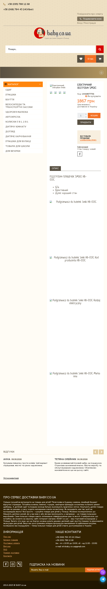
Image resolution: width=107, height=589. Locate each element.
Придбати (85, 122)
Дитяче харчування (18, 136)
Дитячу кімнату (15, 126)
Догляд (10, 131)
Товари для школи (17, 146)
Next (101, 451)
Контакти (7, 556)
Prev (95, 451)
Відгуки (6, 546)
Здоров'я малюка (16, 112)
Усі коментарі (11, 478)
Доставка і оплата (11, 543)
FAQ (5, 550)
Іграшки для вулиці (18, 141)
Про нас (7, 537)
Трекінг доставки (11, 553)
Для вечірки (12, 151)
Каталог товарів (10, 540)
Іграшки (10, 94)
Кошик (94, 116)
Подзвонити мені (92, 19)
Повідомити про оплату (90, 14)
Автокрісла (12, 117)
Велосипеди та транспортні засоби (19, 105)
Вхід (79, 23)
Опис (55, 168)
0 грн (90, 58)
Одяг (8, 89)
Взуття (9, 99)
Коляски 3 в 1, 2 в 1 (16, 121)
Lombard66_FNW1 (88, 140)
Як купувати (94, 96)
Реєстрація (90, 23)
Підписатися (94, 570)
